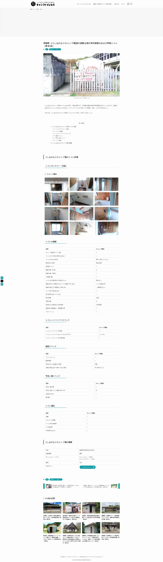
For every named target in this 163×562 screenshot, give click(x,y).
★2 (47, 49)
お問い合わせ (83, 556)
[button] (2, 277)
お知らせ (63, 556)
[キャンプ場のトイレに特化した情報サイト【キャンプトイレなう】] (43, 3)
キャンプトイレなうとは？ (95, 556)
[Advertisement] (81, 23)
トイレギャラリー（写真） (63, 129)
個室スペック (59, 136)
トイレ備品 (58, 140)
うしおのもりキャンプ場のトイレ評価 (64, 126)
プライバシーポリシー (72, 556)
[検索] (131, 4)
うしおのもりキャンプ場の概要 (62, 143)
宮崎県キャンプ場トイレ (55, 49)
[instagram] (128, 4)
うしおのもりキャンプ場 (87, 467)
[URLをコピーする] (2, 284)
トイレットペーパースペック (63, 133)
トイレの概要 (59, 131)
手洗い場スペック (60, 138)
